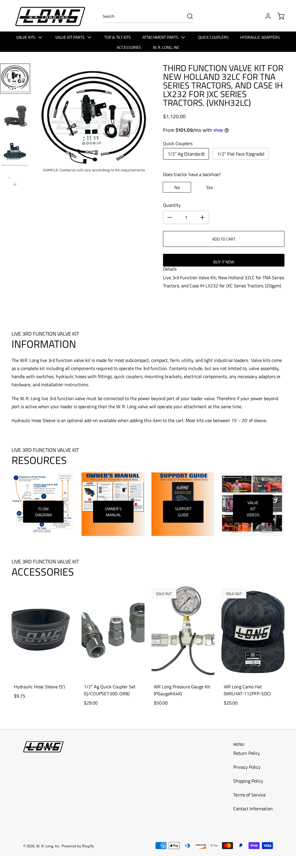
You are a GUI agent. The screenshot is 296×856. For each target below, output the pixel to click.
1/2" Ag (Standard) (186, 153)
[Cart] (278, 16)
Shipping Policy (248, 780)
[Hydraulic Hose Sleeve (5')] (43, 631)
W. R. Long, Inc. (48, 846)
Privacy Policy (246, 766)
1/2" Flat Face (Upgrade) (240, 153)
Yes (209, 187)
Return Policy (246, 753)
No (177, 187)
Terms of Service (249, 794)
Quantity (172, 204)
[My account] (265, 16)
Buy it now (223, 262)
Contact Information (253, 808)
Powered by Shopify (78, 846)
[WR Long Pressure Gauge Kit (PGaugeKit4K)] (182, 631)
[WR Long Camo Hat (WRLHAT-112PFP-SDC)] (252, 631)
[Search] (187, 16)
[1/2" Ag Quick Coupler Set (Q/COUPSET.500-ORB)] (113, 631)
